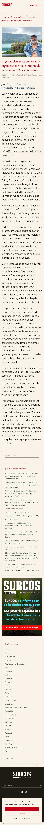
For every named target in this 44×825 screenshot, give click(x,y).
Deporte (8, 689)
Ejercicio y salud (11, 700)
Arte (6, 667)
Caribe (7, 675)
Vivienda (8, 755)
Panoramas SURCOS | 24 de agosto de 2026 (22, 516)
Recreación (9, 733)
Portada (31, 5)
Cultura (7, 686)
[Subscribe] (40, 786)
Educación (8, 697)
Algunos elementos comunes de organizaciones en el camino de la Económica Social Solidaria (21, 65)
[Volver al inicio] (7, 5)
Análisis (28, 75)
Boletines (8, 671)
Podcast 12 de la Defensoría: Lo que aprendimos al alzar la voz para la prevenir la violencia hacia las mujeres (21, 502)
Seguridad (8, 740)
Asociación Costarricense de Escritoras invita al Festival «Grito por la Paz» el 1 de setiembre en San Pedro (21, 493)
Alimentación (10, 657)
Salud (7, 736)
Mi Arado (8, 722)
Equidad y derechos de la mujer (16, 707)
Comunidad (9, 678)
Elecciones (9, 704)
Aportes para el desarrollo (14, 664)
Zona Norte (9, 758)
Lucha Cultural (10, 715)
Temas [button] (37, 5)
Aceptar (22, 809)
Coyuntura (8, 682)
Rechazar (22, 814)
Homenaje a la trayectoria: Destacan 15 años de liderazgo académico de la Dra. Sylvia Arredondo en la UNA (21, 476)
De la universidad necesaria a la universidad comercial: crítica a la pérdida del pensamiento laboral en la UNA (22, 485)
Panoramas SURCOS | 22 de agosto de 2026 (22, 570)
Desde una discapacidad (14, 508)
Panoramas (9, 726)
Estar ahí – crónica (11, 519)
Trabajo (7, 751)
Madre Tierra (9, 718)
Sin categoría (9, 744)
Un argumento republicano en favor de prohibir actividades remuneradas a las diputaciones (19, 525)
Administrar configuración (22, 819)
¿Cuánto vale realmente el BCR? (17, 512)
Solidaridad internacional (14, 747)
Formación (9, 711)
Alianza (7, 653)
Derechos (8, 693)
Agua (7, 649)
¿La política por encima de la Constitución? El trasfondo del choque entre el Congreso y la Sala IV (21, 534)
